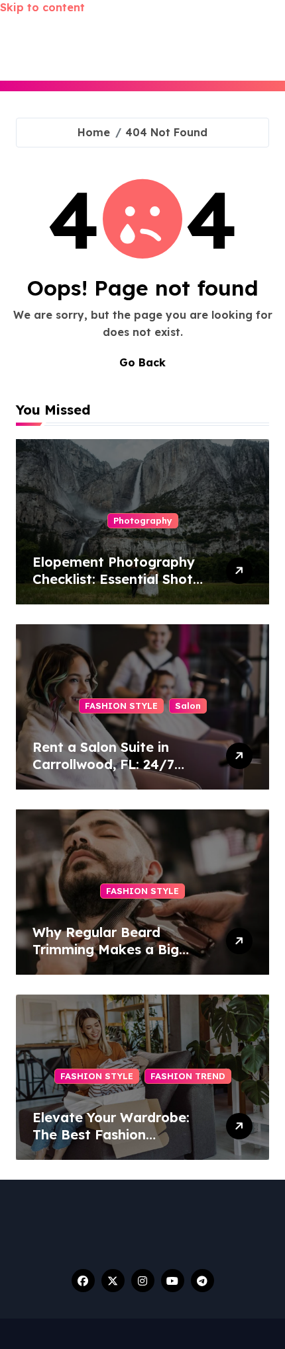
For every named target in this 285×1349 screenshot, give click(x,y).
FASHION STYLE (121, 705)
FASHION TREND (187, 1076)
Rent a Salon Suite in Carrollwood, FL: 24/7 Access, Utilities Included (115, 764)
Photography (142, 520)
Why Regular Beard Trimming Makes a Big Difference (105, 949)
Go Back (142, 362)
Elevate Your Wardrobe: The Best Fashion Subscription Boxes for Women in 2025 (111, 1143)
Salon (188, 705)
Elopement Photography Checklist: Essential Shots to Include (116, 578)
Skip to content (42, 7)
